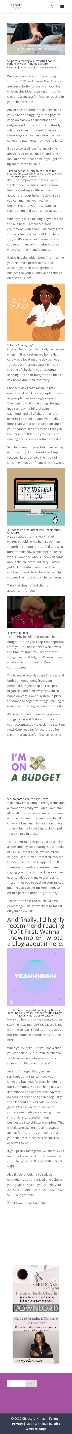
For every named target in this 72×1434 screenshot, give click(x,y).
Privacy (17, 1424)
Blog (38, 67)
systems (52, 803)
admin (13, 67)
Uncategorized (50, 67)
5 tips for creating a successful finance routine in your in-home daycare (31, 62)
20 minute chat (46, 1053)
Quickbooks (55, 847)
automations (16, 808)
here (55, 944)
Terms (53, 1418)
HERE (11, 1166)
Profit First (22, 931)
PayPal (16, 852)
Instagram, (34, 1151)
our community (18, 1087)
